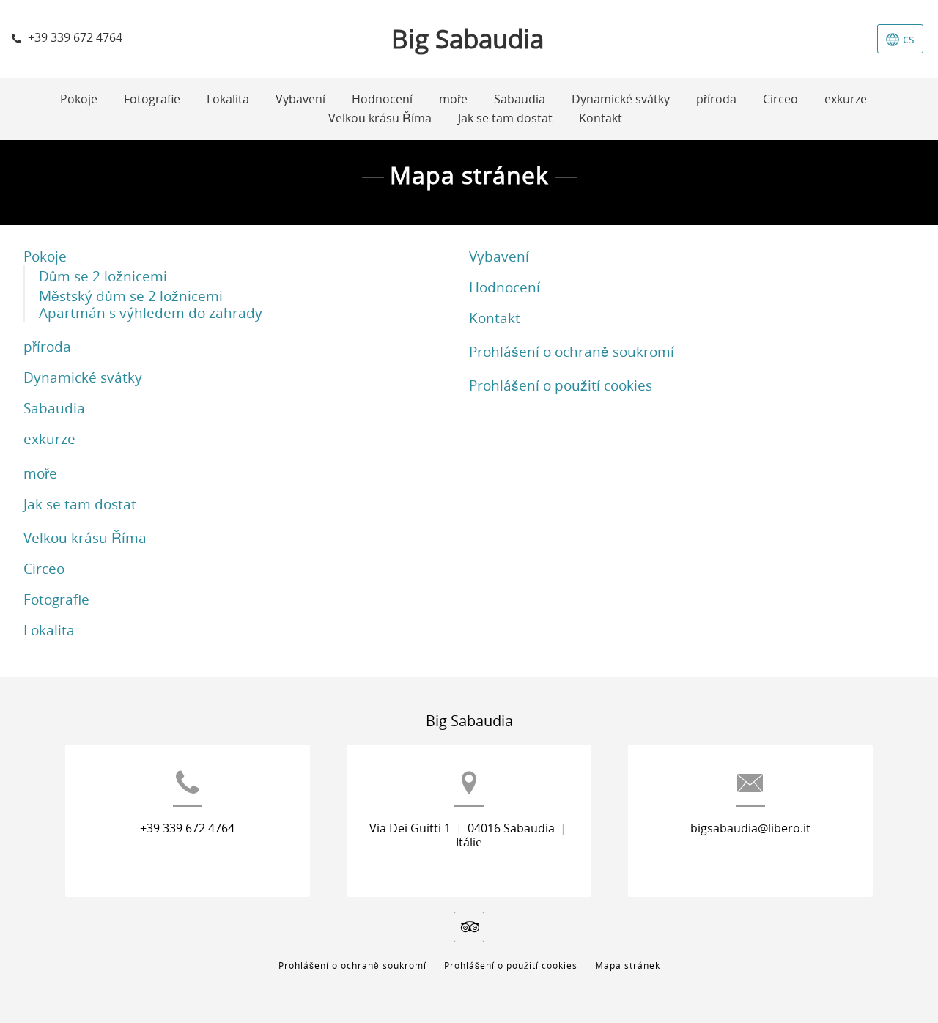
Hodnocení (504, 287)
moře (40, 473)
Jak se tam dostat (79, 504)
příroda (47, 347)
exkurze (49, 439)
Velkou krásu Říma (85, 538)
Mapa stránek (627, 966)
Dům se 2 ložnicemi (103, 276)
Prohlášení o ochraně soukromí (571, 352)
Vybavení (499, 256)
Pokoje (45, 256)
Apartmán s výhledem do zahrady (150, 313)
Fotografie (56, 599)
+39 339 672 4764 (187, 828)
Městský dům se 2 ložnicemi (131, 296)
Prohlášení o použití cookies (560, 385)
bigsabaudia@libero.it (750, 828)
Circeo (43, 569)
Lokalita (49, 630)
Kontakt (494, 318)
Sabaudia (54, 408)
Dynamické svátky (82, 377)
